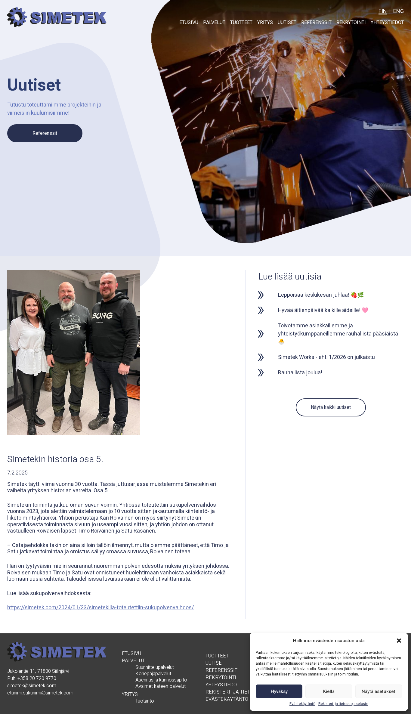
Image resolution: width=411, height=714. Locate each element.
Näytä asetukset (378, 691)
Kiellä (329, 691)
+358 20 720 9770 (36, 678)
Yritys (265, 22)
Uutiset (287, 22)
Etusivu (188, 22)
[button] (399, 641)
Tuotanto (144, 701)
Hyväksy (279, 691)
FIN (383, 11)
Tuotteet (241, 22)
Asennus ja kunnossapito (161, 680)
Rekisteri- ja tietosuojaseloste (343, 703)
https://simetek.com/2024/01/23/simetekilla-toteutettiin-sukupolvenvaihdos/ (100, 608)
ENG (398, 11)
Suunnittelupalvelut (154, 667)
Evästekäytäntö (302, 703)
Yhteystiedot (387, 22)
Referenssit (316, 22)
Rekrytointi (351, 22)
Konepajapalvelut (153, 674)
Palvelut (214, 22)
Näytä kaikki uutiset (331, 407)
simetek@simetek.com (31, 685)
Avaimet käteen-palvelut (160, 686)
